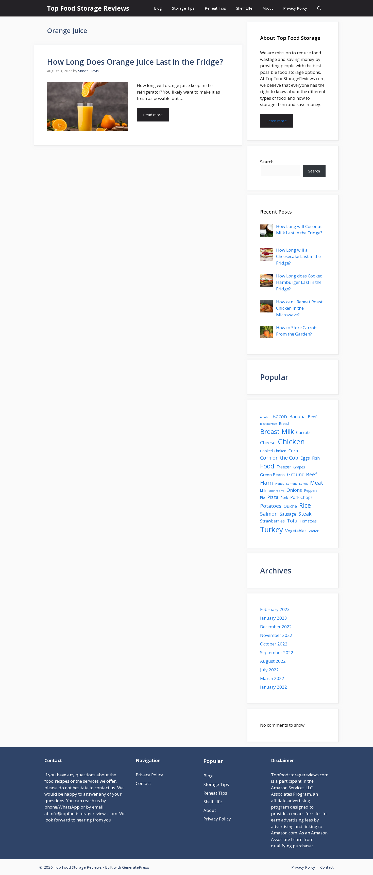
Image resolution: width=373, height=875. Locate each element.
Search (267, 162)
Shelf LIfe (244, 8)
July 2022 (269, 670)
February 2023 (275, 609)
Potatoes (270, 505)
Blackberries (268, 424)
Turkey (271, 529)
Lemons (291, 483)
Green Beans (272, 475)
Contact (143, 783)
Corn (293, 450)
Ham (266, 482)
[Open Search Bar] (319, 8)
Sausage (288, 514)
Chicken (291, 441)
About (268, 8)
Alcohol (265, 417)
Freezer (284, 467)
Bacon (280, 416)
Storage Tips (183, 8)
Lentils (303, 483)
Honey (279, 483)
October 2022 (273, 644)
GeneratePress (135, 867)
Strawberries (272, 521)
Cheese (268, 443)
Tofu (292, 521)
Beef (312, 416)
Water (313, 531)
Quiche (290, 506)
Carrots (303, 432)
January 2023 (273, 618)
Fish (316, 458)
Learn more (276, 120)
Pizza (272, 497)
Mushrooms (276, 491)
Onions (294, 490)
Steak (305, 513)
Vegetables (296, 531)
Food (267, 466)
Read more (153, 114)
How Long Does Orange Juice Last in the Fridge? (135, 62)
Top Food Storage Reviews (88, 8)
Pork (284, 497)
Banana (297, 416)
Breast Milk (277, 431)
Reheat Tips (215, 8)
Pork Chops (301, 497)
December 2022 (276, 626)
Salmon (269, 513)
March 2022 (272, 678)
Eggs (305, 458)
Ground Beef (302, 474)
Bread (284, 423)
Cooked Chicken (273, 450)
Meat (316, 482)
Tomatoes (308, 521)
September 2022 (276, 652)
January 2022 (273, 687)
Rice (305, 505)
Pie (262, 497)
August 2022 (273, 661)
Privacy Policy (295, 8)
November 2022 (276, 635)
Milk (263, 490)
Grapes (299, 467)
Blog (158, 8)
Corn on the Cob (279, 457)
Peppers (310, 490)
